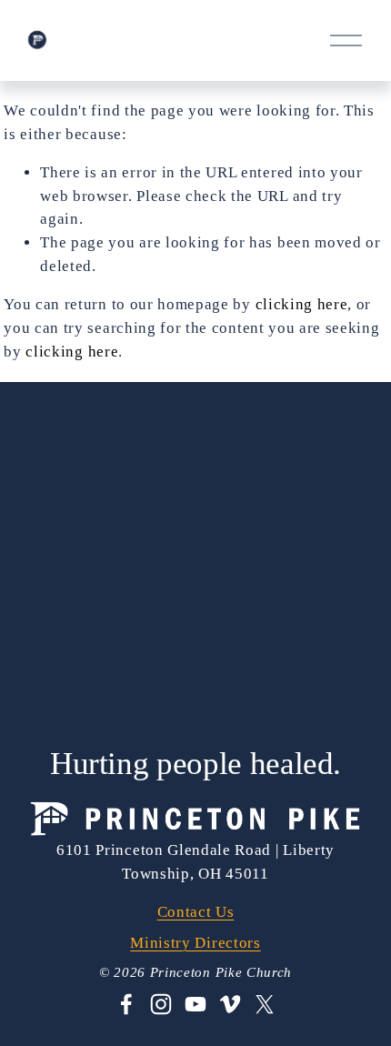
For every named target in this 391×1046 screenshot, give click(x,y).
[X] (265, 1004)
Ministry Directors (195, 942)
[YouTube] (195, 1004)
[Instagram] (161, 1004)
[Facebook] (126, 1004)
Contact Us (196, 911)
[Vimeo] (230, 1004)
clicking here (302, 304)
